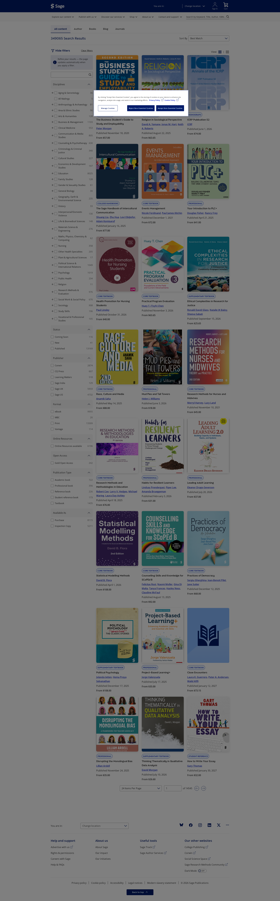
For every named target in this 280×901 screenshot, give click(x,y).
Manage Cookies (108, 108)
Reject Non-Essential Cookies (141, 108)
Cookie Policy (170, 100)
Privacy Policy (154, 100)
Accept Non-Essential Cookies (170, 108)
